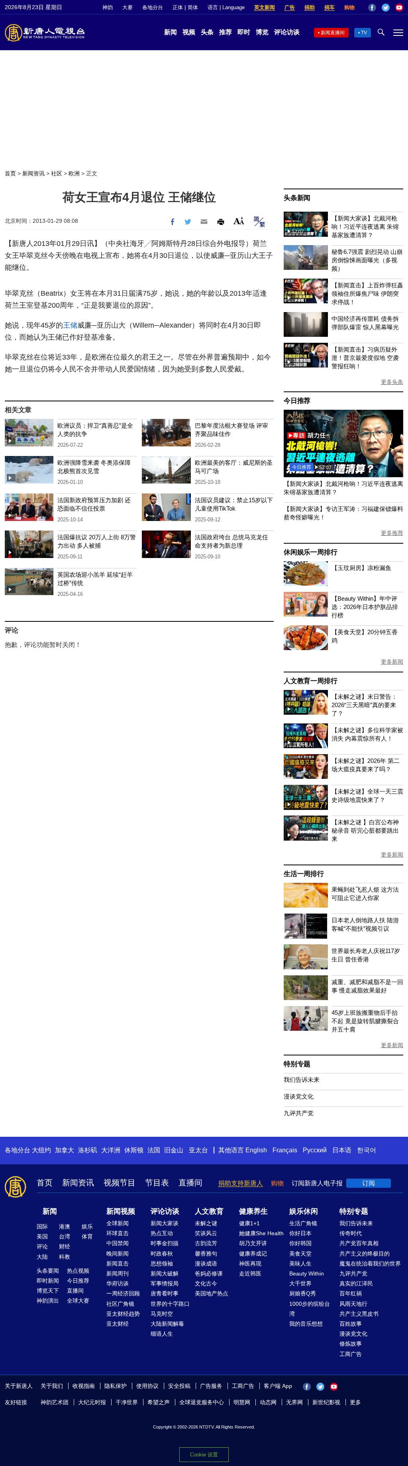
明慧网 (241, 1402)
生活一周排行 (304, 874)
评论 (42, 1246)
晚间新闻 (117, 1253)
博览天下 (48, 1290)
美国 (42, 1236)
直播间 (190, 1182)
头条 (207, 32)
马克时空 (162, 1314)
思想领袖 (162, 1263)
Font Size (239, 220)
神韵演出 (48, 1300)
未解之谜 (206, 1223)
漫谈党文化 (299, 1096)
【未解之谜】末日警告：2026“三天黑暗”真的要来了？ (364, 705)
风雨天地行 (353, 1304)
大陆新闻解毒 (167, 1324)
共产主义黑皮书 (359, 1314)
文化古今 (206, 1283)
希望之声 (158, 1402)
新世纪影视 (326, 1402)
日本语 (341, 1150)
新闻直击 (117, 1263)
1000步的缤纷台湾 (309, 1309)
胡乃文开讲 (253, 1243)
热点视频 (78, 1271)
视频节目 (119, 1182)
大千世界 (300, 1283)
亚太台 (198, 1150)
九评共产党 (299, 1113)
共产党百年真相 (359, 1243)
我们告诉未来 (302, 1079)
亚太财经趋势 (123, 1314)
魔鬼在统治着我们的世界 (370, 1263)
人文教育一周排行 (310, 681)
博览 (262, 32)
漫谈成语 (206, 1263)
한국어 (366, 1150)
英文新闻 (264, 7)
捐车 (329, 7)
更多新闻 (392, 661)
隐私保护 (115, 1386)
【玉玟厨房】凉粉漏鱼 (361, 567)
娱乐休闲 (303, 1211)
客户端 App (278, 1386)
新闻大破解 (164, 1273)
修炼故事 (350, 1343)
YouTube (399, 8)
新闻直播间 (333, 32)
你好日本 (300, 1233)
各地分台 (152, 7)
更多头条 (392, 382)
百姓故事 (350, 1324)
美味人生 (300, 1263)
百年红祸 (350, 1293)
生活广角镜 (303, 1223)
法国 (153, 1150)
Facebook (372, 8)
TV (364, 32)
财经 (64, 1246)
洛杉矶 (87, 1150)
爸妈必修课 (209, 1273)
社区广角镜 (120, 1304)
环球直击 (117, 1233)
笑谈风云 (206, 1233)
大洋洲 (110, 1150)
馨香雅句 (206, 1253)
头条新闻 (297, 198)
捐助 (309, 7)
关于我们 (52, 1386)
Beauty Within (306, 1273)
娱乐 (87, 1226)
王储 (70, 325)
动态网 (268, 1402)
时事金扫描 (164, 1243)
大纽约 (41, 1150)
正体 (178, 7)
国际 (42, 1226)
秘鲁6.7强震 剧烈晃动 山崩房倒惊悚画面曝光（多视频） (367, 260)
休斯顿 (133, 1150)
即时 (243, 32)
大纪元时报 (92, 1402)
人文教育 (209, 1211)
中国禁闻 (117, 1243)
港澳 (64, 1226)
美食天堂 (300, 1253)
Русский (315, 1150)
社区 (56, 173)
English (256, 1150)
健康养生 (253, 1211)
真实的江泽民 (356, 1283)
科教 (64, 1257)
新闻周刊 (117, 1273)
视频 (188, 32)
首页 (10, 173)
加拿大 (64, 1150)
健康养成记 (253, 1253)
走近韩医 (250, 1273)
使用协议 (147, 1386)
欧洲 (74, 173)
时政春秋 (162, 1253)
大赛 (127, 7)
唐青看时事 (164, 1293)
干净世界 (127, 1402)
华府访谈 (117, 1283)
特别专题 (297, 1064)
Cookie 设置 (204, 1455)
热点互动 (162, 1233)
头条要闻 (48, 1271)
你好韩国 (300, 1243)
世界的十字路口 (170, 1304)
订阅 (368, 1183)
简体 (193, 7)
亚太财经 (117, 1324)
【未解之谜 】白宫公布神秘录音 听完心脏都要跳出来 (365, 830)
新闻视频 (120, 1211)
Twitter (386, 8)
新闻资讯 (33, 173)
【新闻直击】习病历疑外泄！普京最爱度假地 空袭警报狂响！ (365, 357)
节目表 (157, 1182)
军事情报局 (164, 1283)
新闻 (170, 32)
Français (285, 1150)
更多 (355, 1402)
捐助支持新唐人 (240, 1183)
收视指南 (84, 1386)
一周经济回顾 (123, 1293)
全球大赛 (78, 1300)
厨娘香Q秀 (302, 1293)
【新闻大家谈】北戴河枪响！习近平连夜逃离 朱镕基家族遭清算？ (365, 226)
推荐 (225, 32)
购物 (349, 7)
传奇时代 (350, 1233)
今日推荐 (297, 401)
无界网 (294, 1402)
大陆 (42, 1257)
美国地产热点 (211, 1293)
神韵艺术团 (55, 1402)
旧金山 (173, 1150)
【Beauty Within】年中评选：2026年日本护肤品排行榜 (365, 607)
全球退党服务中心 (201, 1402)
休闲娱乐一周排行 (310, 552)
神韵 (107, 7)
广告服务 (211, 1386)
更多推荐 (392, 533)
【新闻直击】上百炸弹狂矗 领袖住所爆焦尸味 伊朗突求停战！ (367, 293)
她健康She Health (261, 1233)
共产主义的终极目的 (364, 1253)
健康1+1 (249, 1223)
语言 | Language (226, 7)
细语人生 (162, 1333)
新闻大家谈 (164, 1223)
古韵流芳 (206, 1243)
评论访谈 (287, 32)
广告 (289, 7)
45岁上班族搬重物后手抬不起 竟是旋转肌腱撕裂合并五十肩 (365, 1021)
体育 (87, 1236)
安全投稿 (179, 1386)
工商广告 (350, 1354)
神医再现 (250, 1263)
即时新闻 (48, 1280)
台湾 (64, 1236)
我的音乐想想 (306, 1324)
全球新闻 (117, 1223)
